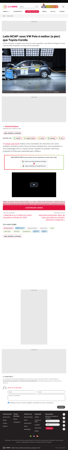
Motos (26, 420)
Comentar (61, 407)
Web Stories (38, 428)
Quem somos (6, 417)
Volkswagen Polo (26, 231)
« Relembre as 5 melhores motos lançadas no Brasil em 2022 (17, 216)
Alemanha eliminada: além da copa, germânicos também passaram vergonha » (52, 217)
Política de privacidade (60, 447)
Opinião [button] (62, 11)
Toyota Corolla (7, 231)
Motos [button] (53, 11)
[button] (37, 7)
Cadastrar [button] (49, 428)
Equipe (4, 420)
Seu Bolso (36, 231)
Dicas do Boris (27, 423)
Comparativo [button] (17, 11)
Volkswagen (16, 231)
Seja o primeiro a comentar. (12, 133)
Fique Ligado (10, 15)
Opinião (37, 417)
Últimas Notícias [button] (32, 11)
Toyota (52, 228)
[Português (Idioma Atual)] (30, 436)
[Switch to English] (34, 436)
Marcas (15, 419)
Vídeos (44, 231)
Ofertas (37, 431)
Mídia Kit (5, 426)
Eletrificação (27, 429)
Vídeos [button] (44, 11)
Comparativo (16, 422)
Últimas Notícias (9, 228)
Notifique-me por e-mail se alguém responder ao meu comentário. (31, 403)
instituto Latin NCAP (12, 144)
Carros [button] (5, 11)
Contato (5, 423)
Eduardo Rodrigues (11, 126)
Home (4, 15)
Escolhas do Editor (20, 228)
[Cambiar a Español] (37, 436)
